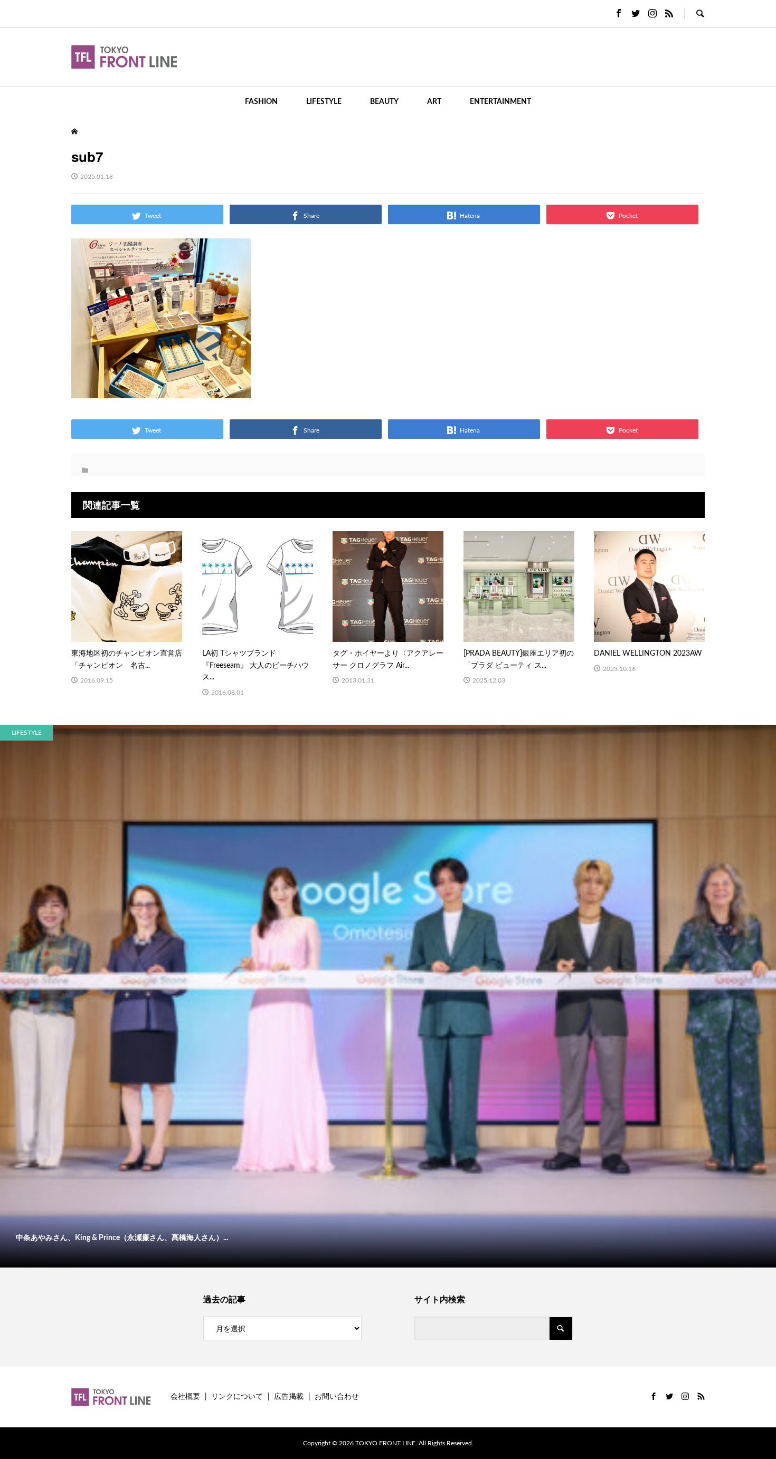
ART (434, 101)
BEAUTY (384, 101)
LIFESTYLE (324, 101)
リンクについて (237, 1396)
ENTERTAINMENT (500, 101)
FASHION (261, 101)
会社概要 (185, 1396)
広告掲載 (289, 1396)
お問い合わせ (337, 1396)
